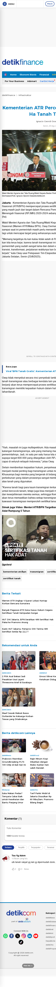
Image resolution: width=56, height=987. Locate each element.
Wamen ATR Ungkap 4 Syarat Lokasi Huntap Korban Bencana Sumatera (24, 602)
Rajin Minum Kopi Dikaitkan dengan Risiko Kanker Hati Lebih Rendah (39, 763)
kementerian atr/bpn (14, 571)
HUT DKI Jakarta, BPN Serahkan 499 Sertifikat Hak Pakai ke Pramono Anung (27, 621)
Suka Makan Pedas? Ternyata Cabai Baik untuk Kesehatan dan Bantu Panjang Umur (13, 798)
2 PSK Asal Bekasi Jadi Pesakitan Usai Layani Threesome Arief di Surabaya (17, 679)
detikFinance (8, 95)
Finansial (44, 74)
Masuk (50, 4)
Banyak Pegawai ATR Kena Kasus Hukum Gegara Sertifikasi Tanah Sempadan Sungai (27, 611)
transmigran (37, 571)
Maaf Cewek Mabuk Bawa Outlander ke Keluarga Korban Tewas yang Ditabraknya (17, 716)
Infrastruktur (25, 95)
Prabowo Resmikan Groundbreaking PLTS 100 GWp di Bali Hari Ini (14, 761)
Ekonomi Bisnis (28, 74)
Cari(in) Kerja (47, 81)
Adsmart (32, 81)
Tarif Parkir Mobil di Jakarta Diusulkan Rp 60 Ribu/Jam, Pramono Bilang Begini (41, 798)
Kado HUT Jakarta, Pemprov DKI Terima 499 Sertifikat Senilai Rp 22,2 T (25, 630)
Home (13, 74)
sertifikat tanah (12, 578)
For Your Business (14, 81)
